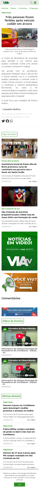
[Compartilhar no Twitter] (3, 122)
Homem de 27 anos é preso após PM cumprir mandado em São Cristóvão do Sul (19, 455)
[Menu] (35, 3)
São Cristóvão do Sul (11, 209)
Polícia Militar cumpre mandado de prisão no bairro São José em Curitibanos (19, 432)
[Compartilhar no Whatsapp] (11, 122)
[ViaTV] (6, 3)
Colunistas (22, 8)
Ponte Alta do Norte (10, 161)
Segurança (6, 13)
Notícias (4, 8)
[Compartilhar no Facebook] (7, 122)
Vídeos (13, 8)
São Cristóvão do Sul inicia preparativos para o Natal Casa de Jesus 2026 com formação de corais (19, 215)
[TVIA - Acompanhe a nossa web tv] (19, 251)
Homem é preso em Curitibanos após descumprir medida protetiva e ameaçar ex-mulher (19, 408)
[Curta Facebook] (19, 311)
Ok (19, 484)
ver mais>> (33, 181)
